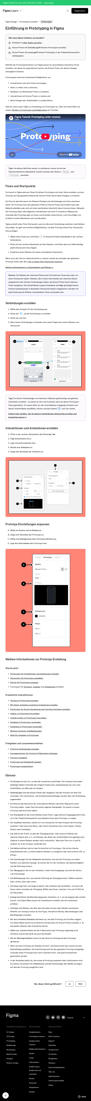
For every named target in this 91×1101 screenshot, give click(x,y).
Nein (80, 984)
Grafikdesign (11, 1045)
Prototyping (10, 1041)
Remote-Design (12, 1063)
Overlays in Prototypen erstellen (24, 701)
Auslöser (37, 687)
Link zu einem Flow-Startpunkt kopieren (44, 262)
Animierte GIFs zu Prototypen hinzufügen (28, 718)
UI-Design (10, 1032)
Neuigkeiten (52, 1059)
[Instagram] (58, 1017)
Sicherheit (32, 1083)
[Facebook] (63, 1017)
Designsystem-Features (34, 1043)
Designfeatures (34, 1032)
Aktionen (28, 687)
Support (51, 1041)
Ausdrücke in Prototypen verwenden (26, 727)
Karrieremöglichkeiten (56, 1067)
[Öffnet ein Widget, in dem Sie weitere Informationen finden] (82, 1097)
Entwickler (52, 1045)
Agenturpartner (54, 1076)
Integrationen (34, 1087)
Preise (31, 1058)
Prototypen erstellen (28, 22)
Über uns (51, 1072)
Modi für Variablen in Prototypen (24, 735)
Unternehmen (34, 1062)
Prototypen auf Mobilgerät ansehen (25, 762)
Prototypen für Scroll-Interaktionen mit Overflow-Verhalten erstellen (40, 709)
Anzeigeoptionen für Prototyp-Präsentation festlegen (34, 753)
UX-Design (10, 1036)
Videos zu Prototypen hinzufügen (25, 713)
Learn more (49, 3)
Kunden (31, 1078)
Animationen (50, 687)
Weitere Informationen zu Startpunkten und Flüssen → (29, 267)
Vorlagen (9, 1059)
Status (50, 1085)
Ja (69, 984)
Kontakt (32, 1092)
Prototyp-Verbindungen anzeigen (24, 749)
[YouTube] (53, 1017)
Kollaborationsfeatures (37, 1049)
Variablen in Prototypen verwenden (25, 722)
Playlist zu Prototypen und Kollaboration (29, 110)
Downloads (52, 1054)
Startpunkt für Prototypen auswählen (26, 678)
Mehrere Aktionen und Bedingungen (26, 731)
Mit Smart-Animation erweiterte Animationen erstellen (34, 705)
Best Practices (54, 1036)
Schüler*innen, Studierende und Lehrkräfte (35, 1070)
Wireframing (10, 1050)
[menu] (76, 1017)
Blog (50, 1032)
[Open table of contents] (5, 1095)
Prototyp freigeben (18, 758)
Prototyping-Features (37, 1036)
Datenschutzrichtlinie (56, 1081)
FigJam (31, 1053)
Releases (51, 1063)
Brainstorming (11, 1054)
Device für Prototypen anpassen (24, 682)
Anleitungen (46, 22)
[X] (48, 1017)
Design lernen (53, 1050)
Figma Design (11, 22)
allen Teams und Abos (32, 43)
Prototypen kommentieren (21, 766)
